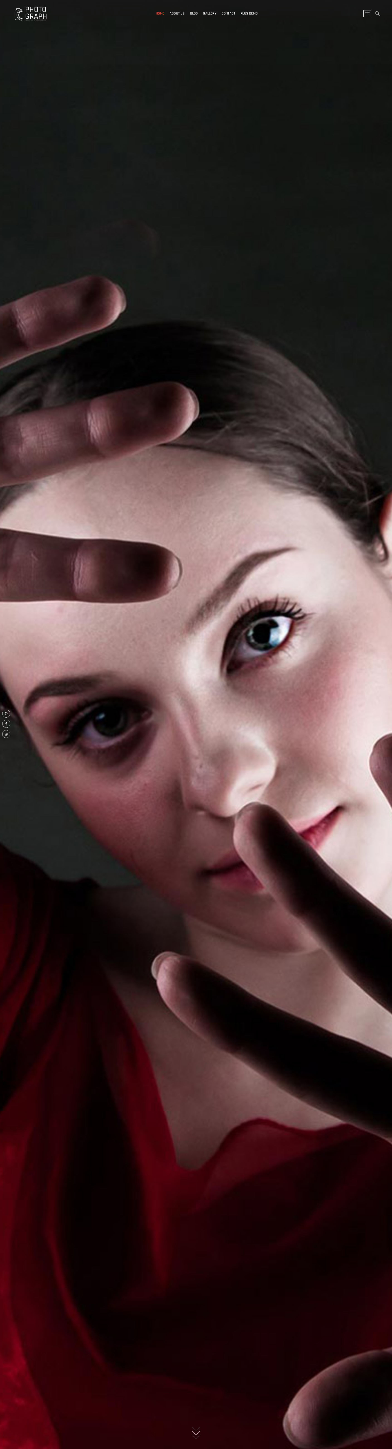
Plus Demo (249, 13)
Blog (194, 13)
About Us (177, 13)
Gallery (209, 13)
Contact (228, 13)
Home (160, 13)
